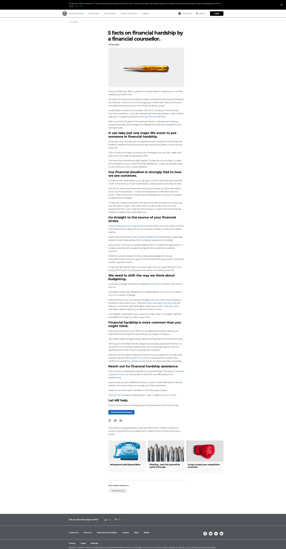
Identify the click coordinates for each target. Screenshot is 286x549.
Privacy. (72, 543)
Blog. (136, 532)
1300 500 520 (114, 395)
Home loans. (94, 13)
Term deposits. (110, 13)
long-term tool (157, 284)
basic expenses (165, 306)
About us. (87, 532)
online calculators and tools (159, 303)
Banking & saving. (76, 13)
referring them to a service (137, 358)
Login (216, 13)
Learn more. (79, 6)
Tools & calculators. (129, 13)
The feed (74, 22)
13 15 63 (172, 395)
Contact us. (74, 532)
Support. (145, 13)
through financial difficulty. (153, 116)
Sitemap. (94, 543)
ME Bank (65, 13)
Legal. (83, 543)
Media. (146, 532)
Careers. (125, 532)
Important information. (107, 532)
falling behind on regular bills (130, 226)
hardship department (149, 237)
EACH (151, 110)
